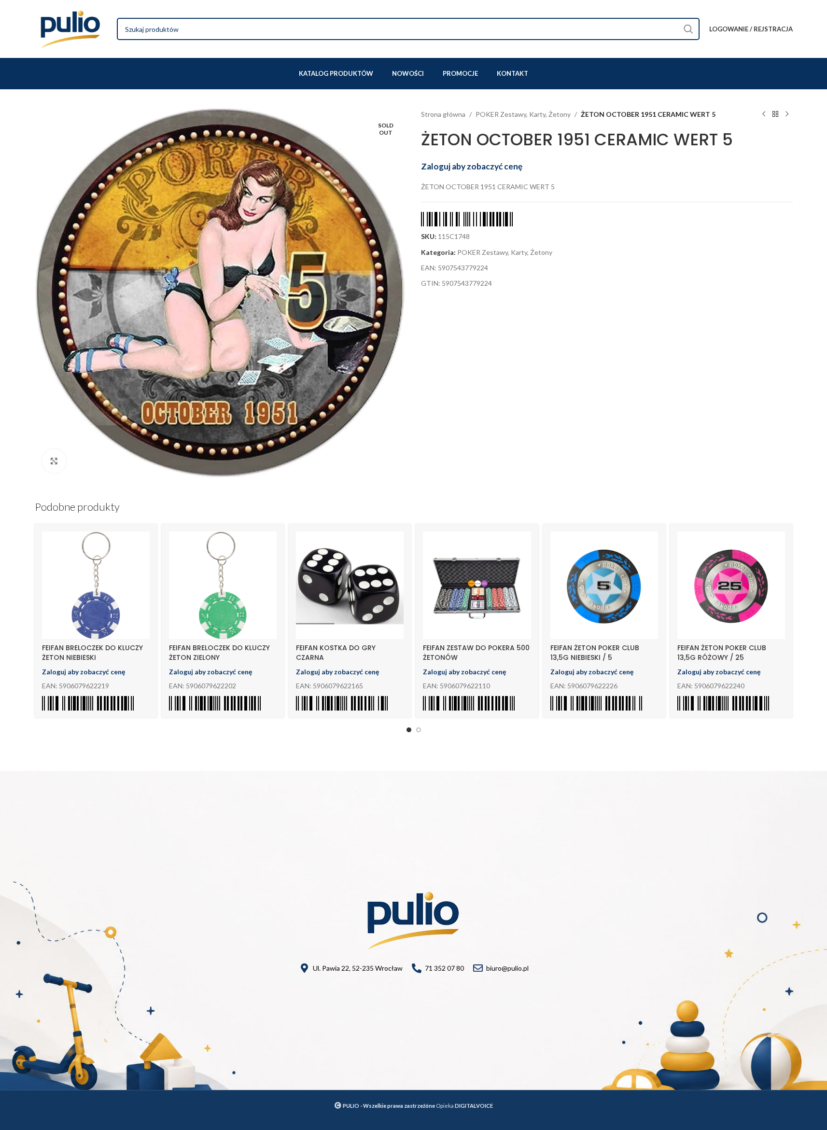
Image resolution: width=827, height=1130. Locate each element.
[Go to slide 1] (408, 729)
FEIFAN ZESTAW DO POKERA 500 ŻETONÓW (476, 652)
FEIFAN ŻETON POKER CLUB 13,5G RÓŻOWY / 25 (721, 652)
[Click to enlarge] (54, 461)
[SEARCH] (688, 29)
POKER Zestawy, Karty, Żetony (523, 114)
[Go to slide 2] (418, 729)
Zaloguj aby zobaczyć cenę (471, 166)
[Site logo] (71, 28)
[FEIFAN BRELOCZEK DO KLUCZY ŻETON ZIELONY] (223, 585)
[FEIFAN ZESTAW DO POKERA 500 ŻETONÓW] (477, 585)
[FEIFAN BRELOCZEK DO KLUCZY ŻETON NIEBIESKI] (96, 585)
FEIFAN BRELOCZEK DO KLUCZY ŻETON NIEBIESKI (92, 652)
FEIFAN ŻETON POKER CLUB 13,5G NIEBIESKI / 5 (594, 652)
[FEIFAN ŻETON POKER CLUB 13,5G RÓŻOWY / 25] (731, 585)
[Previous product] (764, 114)
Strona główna (443, 114)
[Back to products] (775, 114)
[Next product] (787, 114)
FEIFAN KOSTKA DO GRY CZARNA (336, 652)
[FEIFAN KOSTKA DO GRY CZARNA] (350, 585)
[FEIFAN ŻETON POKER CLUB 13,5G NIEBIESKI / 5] (604, 585)
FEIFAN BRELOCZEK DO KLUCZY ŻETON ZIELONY (219, 652)
